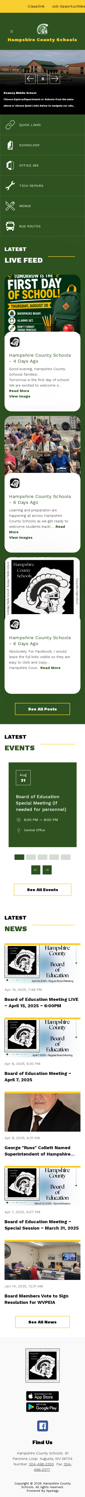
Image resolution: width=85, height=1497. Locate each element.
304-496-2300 (41, 1464)
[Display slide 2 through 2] (31, 857)
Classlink (36, 6)
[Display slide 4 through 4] (54, 857)
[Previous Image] (30, 79)
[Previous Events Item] (35, 869)
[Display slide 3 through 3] (42, 857)
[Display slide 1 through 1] (19, 857)
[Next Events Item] (47, 869)
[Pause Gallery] (42, 79)
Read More (19, 391)
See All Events (42, 889)
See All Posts (42, 709)
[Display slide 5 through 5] (65, 857)
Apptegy (52, 1490)
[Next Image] (55, 79)
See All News (42, 1322)
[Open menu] (11, 31)
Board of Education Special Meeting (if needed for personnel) (41, 803)
